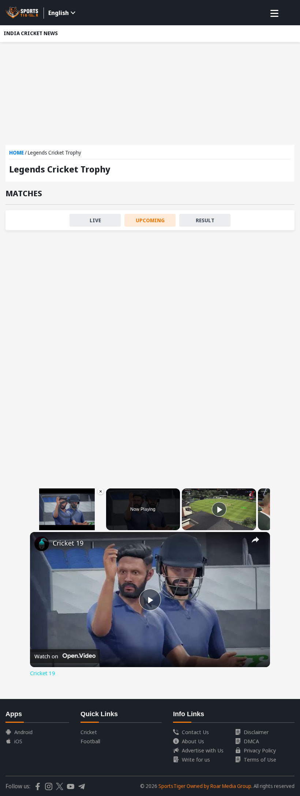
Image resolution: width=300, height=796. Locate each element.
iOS (18, 741)
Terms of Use (260, 759)
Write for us (196, 759)
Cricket (88, 732)
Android (23, 732)
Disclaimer (256, 732)
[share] (255, 539)
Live (95, 220)
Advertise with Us (203, 750)
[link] (41, 543)
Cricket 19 (68, 543)
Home (16, 152)
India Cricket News (31, 33)
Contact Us (195, 732)
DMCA (251, 741)
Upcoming (150, 220)
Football (90, 741)
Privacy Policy (260, 750)
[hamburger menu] (274, 13)
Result (205, 220)
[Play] (219, 509)
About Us (193, 741)
